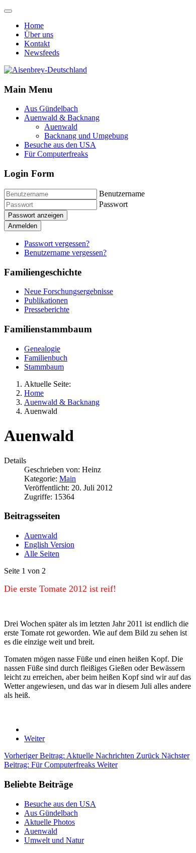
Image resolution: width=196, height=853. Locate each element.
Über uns (38, 34)
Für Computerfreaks (56, 154)
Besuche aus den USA (60, 144)
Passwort (113, 204)
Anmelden (22, 226)
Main (67, 478)
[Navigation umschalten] (8, 11)
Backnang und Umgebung (86, 135)
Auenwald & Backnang (62, 117)
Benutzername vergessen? (65, 252)
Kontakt (37, 43)
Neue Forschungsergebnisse (68, 291)
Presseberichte (46, 309)
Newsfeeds (41, 52)
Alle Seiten (41, 553)
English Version (49, 544)
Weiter (34, 738)
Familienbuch (45, 357)
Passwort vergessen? (56, 243)
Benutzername (122, 193)
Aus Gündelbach (51, 108)
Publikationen (46, 300)
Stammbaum (44, 367)
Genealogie (42, 348)
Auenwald (60, 126)
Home (34, 25)
